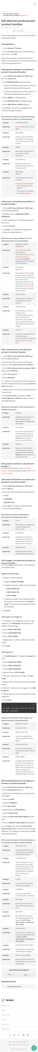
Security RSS (5, 1024)
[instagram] (19, 1035)
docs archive (23, 15)
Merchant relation (21, 250)
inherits (28, 286)
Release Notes (5, 1005)
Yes (28, 975)
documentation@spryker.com (20, 1042)
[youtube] (23, 1035)
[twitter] (14, 1035)
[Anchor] (15, 44)
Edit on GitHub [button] (21, 31)
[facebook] (10, 1035)
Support (3, 1010)
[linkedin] (28, 1035)
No (12, 975)
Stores (17, 127)
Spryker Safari (5, 1015)
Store (17, 883)
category (27, 193)
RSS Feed (4, 1019)
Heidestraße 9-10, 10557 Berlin (20, 1045)
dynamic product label (25, 184)
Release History (6, 1029)
